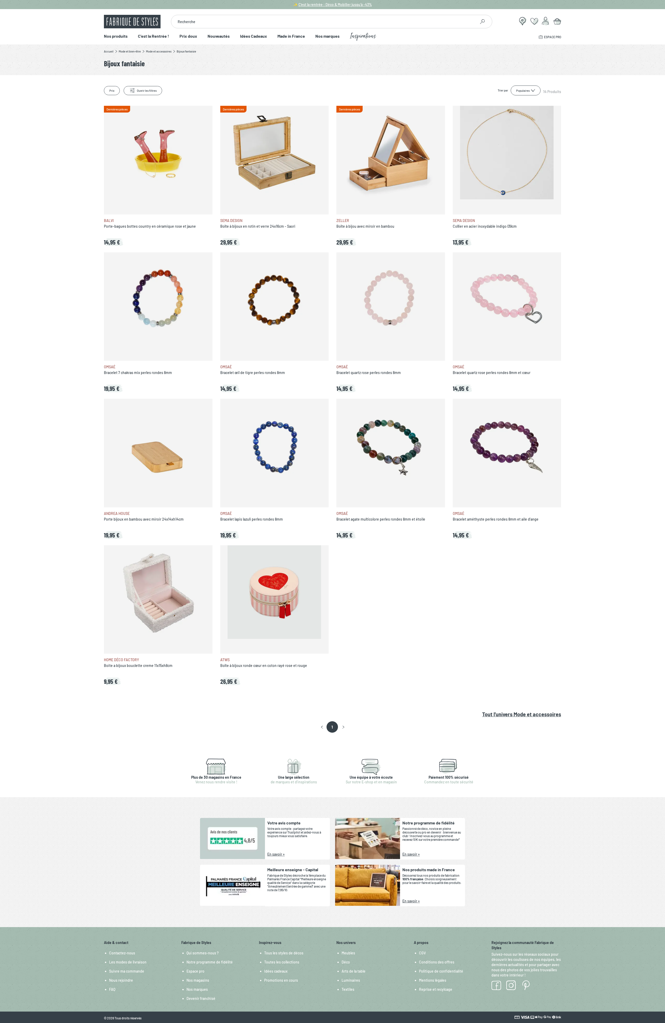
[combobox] (323, 21)
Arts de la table (353, 971)
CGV (422, 953)
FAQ (112, 989)
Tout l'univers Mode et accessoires (521, 714)
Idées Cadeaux (253, 36)
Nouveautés (219, 36)
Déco (346, 962)
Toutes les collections (281, 962)
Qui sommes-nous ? (203, 953)
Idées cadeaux (276, 971)
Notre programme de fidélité (210, 962)
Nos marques (327, 36)
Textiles (348, 989)
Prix (111, 90)
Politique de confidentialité (441, 971)
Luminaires (351, 980)
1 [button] (332, 727)
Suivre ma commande (126, 971)
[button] (322, 727)
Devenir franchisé (201, 998)
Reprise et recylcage (435, 989)
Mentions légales (432, 980)
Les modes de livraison (128, 962)
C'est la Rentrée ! (153, 36)
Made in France (291, 36)
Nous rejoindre (121, 980)
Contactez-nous (122, 953)
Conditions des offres (436, 962)
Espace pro (195, 971)
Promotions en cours (281, 980)
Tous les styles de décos (283, 953)
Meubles (348, 953)
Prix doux (188, 36)
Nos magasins (198, 980)
